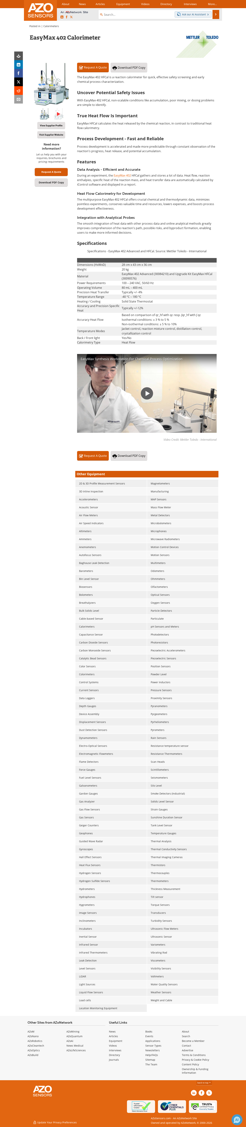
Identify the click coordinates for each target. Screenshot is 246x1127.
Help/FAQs (151, 1055)
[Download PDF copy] (18, 55)
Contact (186, 1045)
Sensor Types (153, 1045)
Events (149, 1036)
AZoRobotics (35, 1041)
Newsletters (152, 1050)
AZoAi (69, 1041)
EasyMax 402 (122, 175)
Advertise (187, 1050)
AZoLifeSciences (76, 1050)
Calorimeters (51, 26)
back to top (203, 1082)
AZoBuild (33, 1055)
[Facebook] (18, 73)
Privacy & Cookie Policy (195, 1059)
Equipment (115, 1041)
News (112, 1031)
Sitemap (150, 1059)
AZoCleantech (36, 1045)
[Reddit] (18, 90)
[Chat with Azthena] (237, 1119)
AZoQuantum (74, 1036)
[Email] (18, 99)
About (185, 1031)
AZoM (31, 1031)
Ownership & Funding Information (195, 1070)
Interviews (115, 1050)
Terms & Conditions (194, 1055)
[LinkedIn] (18, 64)
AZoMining (72, 1031)
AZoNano (33, 1036)
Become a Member (193, 1041)
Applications (152, 1041)
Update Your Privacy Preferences (57, 1122)
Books (148, 1031)
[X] (18, 82)
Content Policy (190, 1064)
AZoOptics (34, 1050)
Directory (114, 1055)
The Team (151, 1064)
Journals (114, 1059)
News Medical (74, 1045)
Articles (113, 1036)
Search (186, 1036)
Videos (113, 1045)
